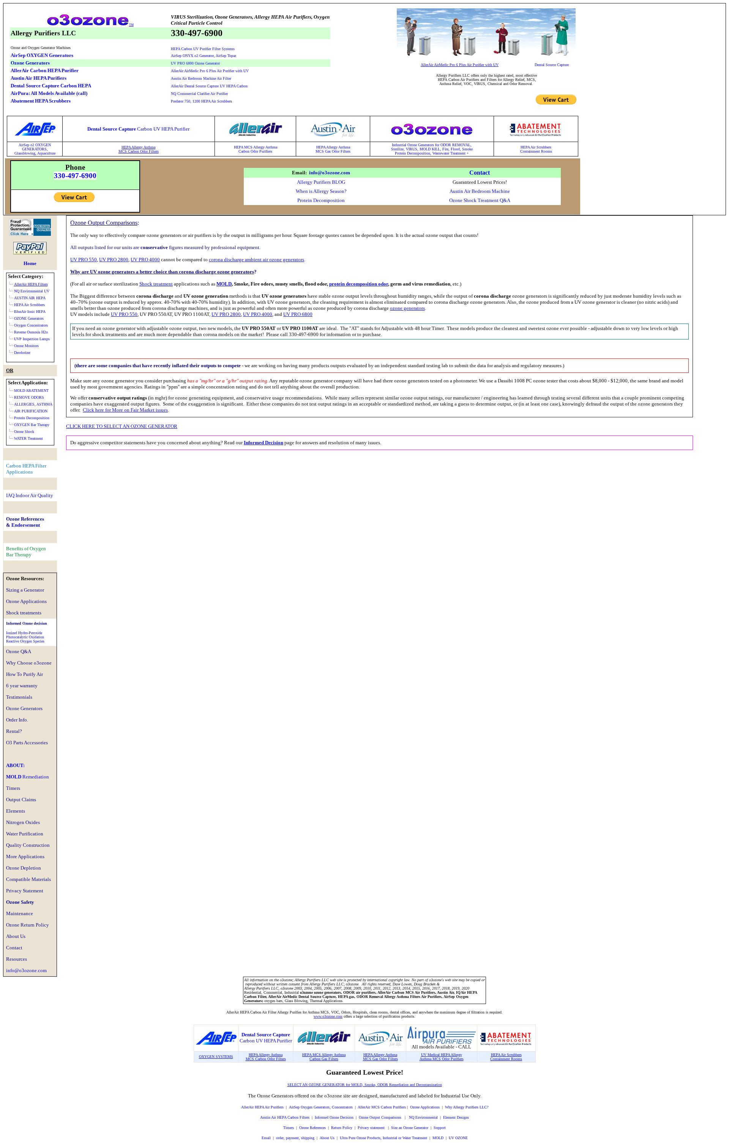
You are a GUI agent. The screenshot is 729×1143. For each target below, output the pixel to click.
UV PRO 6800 (297, 314)
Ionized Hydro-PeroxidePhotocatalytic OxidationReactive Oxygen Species (25, 637)
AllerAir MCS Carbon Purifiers (382, 1107)
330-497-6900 (75, 176)
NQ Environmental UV (31, 291)
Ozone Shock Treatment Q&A (479, 200)
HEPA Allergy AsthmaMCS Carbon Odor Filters (138, 149)
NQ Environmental (423, 1117)
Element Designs (456, 1117)
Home (30, 263)
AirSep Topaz (226, 56)
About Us (327, 1138)
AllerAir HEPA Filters (31, 284)
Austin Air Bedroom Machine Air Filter (201, 78)
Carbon (244, 151)
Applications (430, 1107)
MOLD (27, 777)
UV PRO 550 (83, 259)
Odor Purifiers (261, 151)
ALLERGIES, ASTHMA (33, 404)
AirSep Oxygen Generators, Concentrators (321, 1107)
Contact (479, 172)
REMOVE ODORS (29, 397)
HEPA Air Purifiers (269, 1107)
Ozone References (312, 1128)
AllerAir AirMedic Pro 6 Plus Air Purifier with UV (210, 71)
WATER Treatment (28, 438)
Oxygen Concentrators (31, 325)
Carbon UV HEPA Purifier (266, 1041)
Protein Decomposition (321, 200)
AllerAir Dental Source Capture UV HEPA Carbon (209, 86)
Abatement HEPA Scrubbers (41, 101)
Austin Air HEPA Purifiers (38, 78)
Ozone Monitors (26, 346)
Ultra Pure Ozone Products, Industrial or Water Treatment (383, 1138)
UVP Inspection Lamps (32, 339)
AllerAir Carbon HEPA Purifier (45, 70)
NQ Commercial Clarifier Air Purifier (199, 94)
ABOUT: (15, 765)
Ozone (415, 1107)
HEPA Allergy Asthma (333, 147)
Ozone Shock (24, 431)
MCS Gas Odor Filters (333, 151)
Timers (288, 1128)
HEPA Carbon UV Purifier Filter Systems (203, 49)
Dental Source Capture (552, 65)
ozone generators (407, 308)
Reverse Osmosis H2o (31, 332)
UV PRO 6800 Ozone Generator (195, 63)
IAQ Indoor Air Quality (29, 495)
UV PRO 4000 (145, 259)
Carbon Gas (318, 1059)
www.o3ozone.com (328, 1016)
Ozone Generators (30, 63)
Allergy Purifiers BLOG (321, 182)
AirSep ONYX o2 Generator (192, 56)
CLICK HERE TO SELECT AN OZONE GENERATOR (121, 426)
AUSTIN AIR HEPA (30, 298)
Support (440, 1128)
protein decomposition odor (358, 284)
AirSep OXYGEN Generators (42, 55)
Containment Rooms (536, 151)
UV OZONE (458, 1138)
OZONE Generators (29, 318)
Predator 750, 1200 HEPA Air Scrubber (200, 101)
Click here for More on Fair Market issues (125, 410)
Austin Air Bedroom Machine (480, 191)
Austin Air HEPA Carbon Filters (284, 1117)
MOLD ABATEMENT (31, 390)
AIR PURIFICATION (30, 411)
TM (131, 25)
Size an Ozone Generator (409, 1128)
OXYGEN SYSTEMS (216, 1057)
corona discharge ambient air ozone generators (256, 259)
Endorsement (25, 525)
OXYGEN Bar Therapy (31, 425)
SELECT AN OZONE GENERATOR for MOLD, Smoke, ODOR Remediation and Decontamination (364, 1085)
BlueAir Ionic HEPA (30, 311)
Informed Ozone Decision (334, 1117)
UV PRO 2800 (113, 259)
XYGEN (44, 145)
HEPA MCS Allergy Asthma (255, 147)
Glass (18, 153)
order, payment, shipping (295, 1138)
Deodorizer (22, 352)
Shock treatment (156, 284)
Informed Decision (263, 442)
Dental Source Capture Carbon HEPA (51, 85)
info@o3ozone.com (329, 172)
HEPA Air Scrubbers (536, 147)
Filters (332, 1059)
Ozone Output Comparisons (380, 1117)
